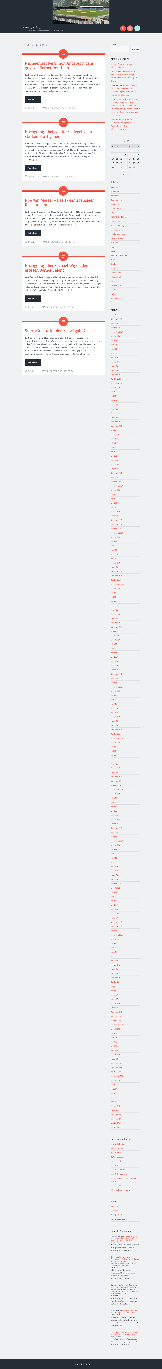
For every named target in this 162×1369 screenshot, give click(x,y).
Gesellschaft (115, 230)
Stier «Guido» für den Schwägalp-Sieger (60, 330)
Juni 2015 (114, 751)
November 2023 (116, 323)
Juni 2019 (114, 546)
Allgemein (114, 187)
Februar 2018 (115, 614)
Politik (113, 260)
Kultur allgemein (117, 238)
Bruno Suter (115, 204)
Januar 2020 (115, 516)
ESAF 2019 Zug (116, 1165)
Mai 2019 (114, 550)
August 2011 (115, 939)
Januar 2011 (115, 969)
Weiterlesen (33, 99)
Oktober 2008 (115, 1072)
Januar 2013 (115, 875)
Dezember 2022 (116, 370)
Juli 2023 (114, 340)
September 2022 (117, 383)
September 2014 (117, 789)
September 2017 (117, 635)
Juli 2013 (114, 849)
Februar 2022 (115, 413)
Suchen (113, 44)
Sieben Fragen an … (118, 285)
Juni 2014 (114, 802)
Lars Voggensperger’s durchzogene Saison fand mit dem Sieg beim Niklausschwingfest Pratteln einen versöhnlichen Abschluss (125, 1261)
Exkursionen (115, 221)
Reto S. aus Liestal (117, 1257)
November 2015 (116, 730)
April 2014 (114, 811)
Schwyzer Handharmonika (120, 1190)
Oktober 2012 (115, 883)
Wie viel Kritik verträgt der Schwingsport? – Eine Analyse (124, 1311)
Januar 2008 (115, 1110)
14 (130, 159)
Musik (113, 247)
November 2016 (116, 678)
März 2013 (114, 866)
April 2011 (114, 956)
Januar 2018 (115, 618)
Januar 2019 (115, 567)
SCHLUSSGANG (116, 1186)
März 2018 (114, 610)
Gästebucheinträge (118, 225)
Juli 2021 (114, 443)
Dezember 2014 (116, 777)
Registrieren (115, 1206)
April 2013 (114, 862)
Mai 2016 (114, 704)
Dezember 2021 (116, 422)
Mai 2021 (114, 452)
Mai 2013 (114, 858)
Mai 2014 (114, 807)
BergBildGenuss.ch (118, 1148)
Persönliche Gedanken (119, 255)
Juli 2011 (114, 943)
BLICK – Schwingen (118, 1157)
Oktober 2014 (115, 785)
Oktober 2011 (115, 931)
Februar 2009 (115, 1055)
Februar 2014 (115, 819)
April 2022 (114, 404)
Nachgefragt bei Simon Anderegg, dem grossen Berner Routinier (59, 65)
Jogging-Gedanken (118, 234)
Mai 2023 (114, 349)
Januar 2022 (115, 417)
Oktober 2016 (115, 682)
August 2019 (115, 537)
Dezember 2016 (116, 674)
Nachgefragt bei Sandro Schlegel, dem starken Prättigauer (58, 134)
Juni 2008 (114, 1089)
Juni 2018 (114, 597)
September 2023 (117, 332)
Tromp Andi (115, 1332)
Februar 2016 (115, 717)
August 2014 (115, 794)
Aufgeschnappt (116, 191)
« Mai (123, 174)
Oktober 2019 (115, 528)
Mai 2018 (114, 601)
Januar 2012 (115, 918)
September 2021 (117, 434)
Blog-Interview (116, 200)
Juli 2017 (114, 644)
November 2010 (116, 978)
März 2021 (114, 460)
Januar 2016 (115, 721)
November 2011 (116, 926)
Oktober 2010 (115, 982)
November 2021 (116, 426)
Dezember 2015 (116, 725)
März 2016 (114, 712)
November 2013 (116, 832)
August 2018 (115, 588)
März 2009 (114, 1050)
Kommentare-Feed (118, 1219)
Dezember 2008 (116, 1063)
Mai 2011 (114, 952)
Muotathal (114, 243)
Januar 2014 (115, 824)
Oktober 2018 (115, 580)
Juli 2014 (114, 798)
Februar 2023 (115, 362)
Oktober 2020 (115, 481)
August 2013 (115, 845)
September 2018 (117, 584)
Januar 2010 (115, 1008)
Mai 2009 (114, 1042)
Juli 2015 (114, 747)
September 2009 (117, 1025)
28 (130, 167)
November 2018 (116, 576)
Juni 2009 (114, 1037)
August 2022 (115, 387)
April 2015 (114, 759)
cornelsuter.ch (116, 1161)
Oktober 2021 (115, 430)
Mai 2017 (114, 653)
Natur (113, 251)
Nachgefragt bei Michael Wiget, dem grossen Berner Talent (57, 268)
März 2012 (114, 909)
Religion (114, 264)
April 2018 (114, 605)
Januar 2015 (115, 772)
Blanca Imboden (117, 1152)
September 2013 (117, 841)
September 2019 (117, 533)
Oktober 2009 (115, 1020)
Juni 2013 (114, 854)
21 (130, 163)
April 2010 (114, 995)
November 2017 (116, 627)
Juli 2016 (114, 695)
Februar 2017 (115, 665)
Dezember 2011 (116, 922)
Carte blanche (116, 208)
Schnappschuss (116, 272)
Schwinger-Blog (31, 27)
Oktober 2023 (115, 327)
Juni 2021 (114, 447)
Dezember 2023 (116, 319)
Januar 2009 (115, 1059)
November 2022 (116, 375)
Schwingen (115, 281)
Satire (113, 268)
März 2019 (114, 558)
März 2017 (114, 661)
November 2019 (116, 524)
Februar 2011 (115, 965)
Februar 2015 (115, 768)
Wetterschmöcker (117, 298)
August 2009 (115, 1029)
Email (112, 213)
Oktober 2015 (115, 734)
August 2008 (115, 1080)
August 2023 (115, 336)
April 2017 (114, 657)
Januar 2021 (115, 469)
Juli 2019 (114, 541)
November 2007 (116, 1119)
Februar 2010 (115, 1003)
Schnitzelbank (116, 277)
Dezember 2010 (116, 973)
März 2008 (114, 1102)
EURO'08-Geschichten (119, 217)
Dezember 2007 (116, 1114)
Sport (113, 290)
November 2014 (116, 781)
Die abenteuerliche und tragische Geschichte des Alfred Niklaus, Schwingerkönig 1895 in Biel (125, 1238)
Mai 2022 (114, 400)
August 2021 (115, 439)
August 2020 (115, 490)
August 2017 (115, 640)
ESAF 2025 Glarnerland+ (119, 1174)
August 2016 (115, 691)
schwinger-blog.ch (81, 1364)
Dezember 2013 (116, 828)
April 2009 (114, 1046)
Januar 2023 (115, 366)
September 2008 (117, 1076)
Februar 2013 (115, 871)
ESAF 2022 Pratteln (118, 1170)
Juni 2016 (114, 700)
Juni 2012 (114, 896)
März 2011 (114, 960)
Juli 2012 (114, 892)
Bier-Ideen (115, 195)
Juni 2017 (114, 648)
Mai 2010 (114, 990)
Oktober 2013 (115, 836)
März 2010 (114, 999)
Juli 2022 (114, 392)
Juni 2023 (114, 345)
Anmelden (114, 1211)
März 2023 (114, 357)
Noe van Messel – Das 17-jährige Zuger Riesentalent (59, 202)
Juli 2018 (114, 593)
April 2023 (114, 353)
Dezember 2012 (116, 879)
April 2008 (114, 1097)
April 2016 (114, 708)
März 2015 (114, 764)
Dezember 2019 (116, 520)
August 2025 (115, 315)
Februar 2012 (115, 913)
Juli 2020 (114, 494)
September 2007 (117, 1127)
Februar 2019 (115, 563)
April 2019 (114, 554)
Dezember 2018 (116, 571)
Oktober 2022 (115, 379)
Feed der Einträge (117, 1215)
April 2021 (114, 456)
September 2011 (117, 935)
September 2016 (117, 687)
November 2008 (116, 1067)
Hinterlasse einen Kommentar (61, 108)
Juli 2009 (114, 1033)
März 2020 (114, 507)
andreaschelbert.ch (118, 1144)
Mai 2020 (114, 499)
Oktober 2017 (115, 631)
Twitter (113, 294)
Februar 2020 (115, 511)
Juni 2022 (114, 396)
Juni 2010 (114, 986)
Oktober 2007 (115, 1123)
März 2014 (114, 815)
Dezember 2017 (116, 623)
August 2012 (115, 888)
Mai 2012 (114, 901)
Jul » (128, 174)
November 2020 (116, 477)
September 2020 (117, 486)
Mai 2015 (114, 755)
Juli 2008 (114, 1085)
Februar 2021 (115, 464)
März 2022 (114, 409)
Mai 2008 (114, 1093)
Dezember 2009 (116, 1012)
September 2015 (117, 738)
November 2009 (116, 1016)
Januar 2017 (115, 670)
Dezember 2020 (116, 473)
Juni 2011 (114, 948)
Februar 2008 (115, 1106)
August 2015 (115, 742)
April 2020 (114, 503)
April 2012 (114, 905)
